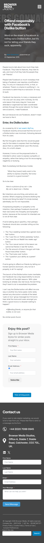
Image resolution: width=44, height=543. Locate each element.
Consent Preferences (11, 528)
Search (37, 533)
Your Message (8, 488)
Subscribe (14, 380)
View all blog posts (22, 395)
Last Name (12, 356)
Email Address (14, 366)
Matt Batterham (13, 55)
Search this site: (8, 530)
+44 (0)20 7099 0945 (21, 429)
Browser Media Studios (22, 435)
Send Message (11, 504)
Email (5, 478)
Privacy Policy (8, 525)
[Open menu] (39, 7)
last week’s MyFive (26, 128)
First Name (12, 346)
